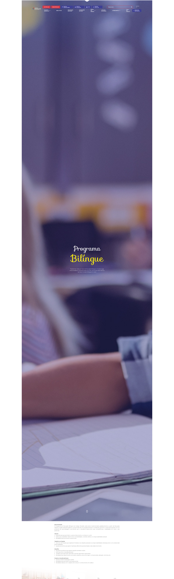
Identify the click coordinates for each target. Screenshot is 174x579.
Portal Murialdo (78, 7)
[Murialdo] (38, 8)
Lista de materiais (103, 11)
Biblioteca (59, 10)
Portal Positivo (97, 7)
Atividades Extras (82, 11)
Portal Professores (67, 7)
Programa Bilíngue (70, 11)
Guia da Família (128, 10)
